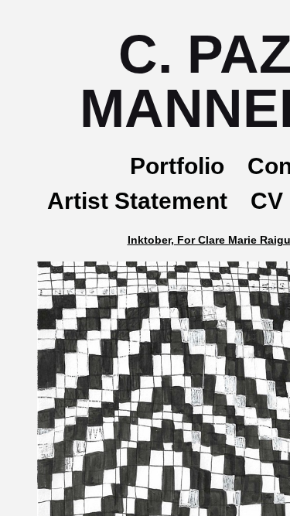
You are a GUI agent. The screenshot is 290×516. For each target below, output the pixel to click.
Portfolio (177, 166)
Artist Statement (137, 201)
